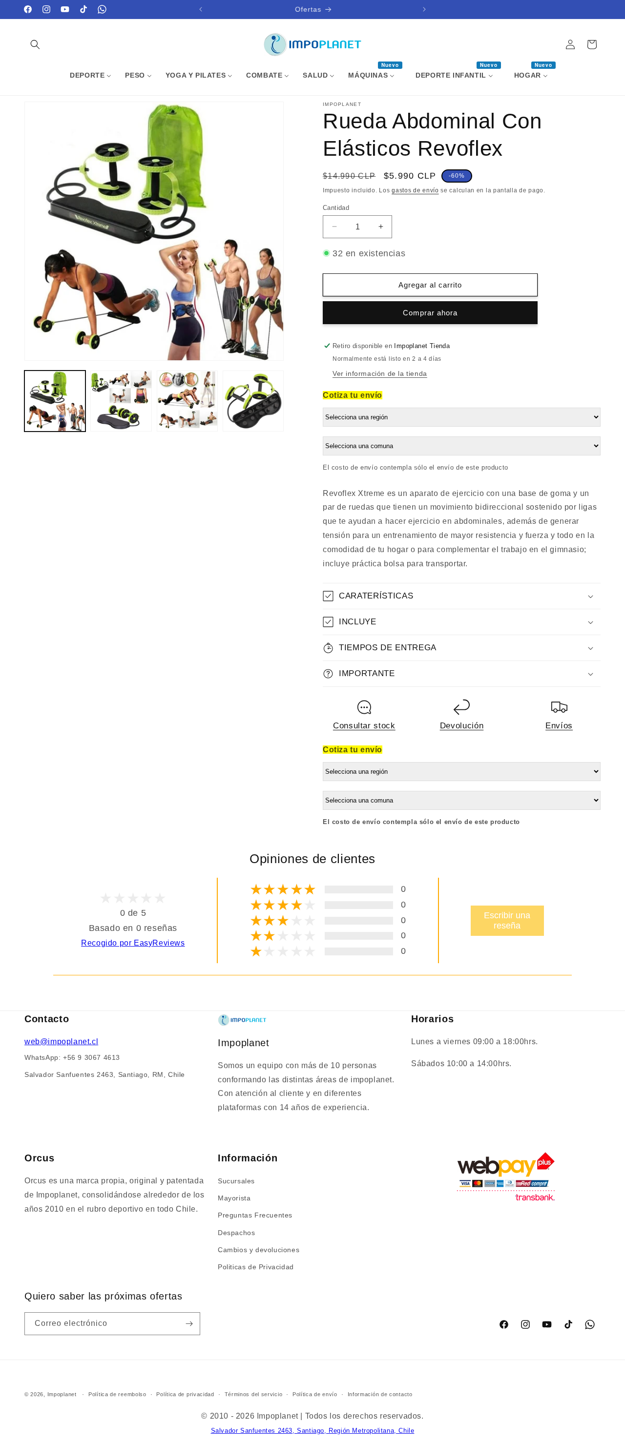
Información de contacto (380, 1394)
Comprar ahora (430, 313)
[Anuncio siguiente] (424, 9)
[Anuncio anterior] (200, 9)
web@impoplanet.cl (61, 1041)
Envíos (559, 725)
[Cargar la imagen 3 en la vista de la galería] (187, 401)
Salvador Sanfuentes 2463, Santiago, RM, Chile (104, 1074)
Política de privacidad (185, 1394)
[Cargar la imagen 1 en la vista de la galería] (54, 401)
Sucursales (236, 1181)
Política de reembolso (117, 1394)
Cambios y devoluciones (258, 1250)
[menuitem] (90, 75)
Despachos (236, 1233)
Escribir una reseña (507, 920)
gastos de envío (415, 190)
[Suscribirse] (189, 1323)
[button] (35, 44)
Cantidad (336, 207)
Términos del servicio (254, 1394)
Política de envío (314, 1394)
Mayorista (234, 1198)
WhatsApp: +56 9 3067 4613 (72, 1057)
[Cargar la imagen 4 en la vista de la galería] (253, 401)
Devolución (462, 725)
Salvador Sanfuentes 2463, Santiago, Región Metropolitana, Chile (313, 1430)
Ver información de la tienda (380, 373)
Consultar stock (364, 725)
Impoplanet (62, 1394)
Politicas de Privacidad (256, 1267)
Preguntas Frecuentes (255, 1215)
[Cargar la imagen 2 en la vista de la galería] (120, 401)
